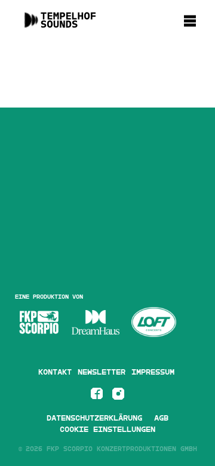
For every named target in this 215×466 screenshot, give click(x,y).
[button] (193, 19)
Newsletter (101, 372)
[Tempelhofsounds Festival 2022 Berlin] (60, 24)
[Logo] (39, 322)
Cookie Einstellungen (107, 429)
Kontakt (55, 372)
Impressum (152, 372)
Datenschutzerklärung (94, 418)
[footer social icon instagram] (118, 396)
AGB (161, 418)
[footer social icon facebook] (97, 396)
